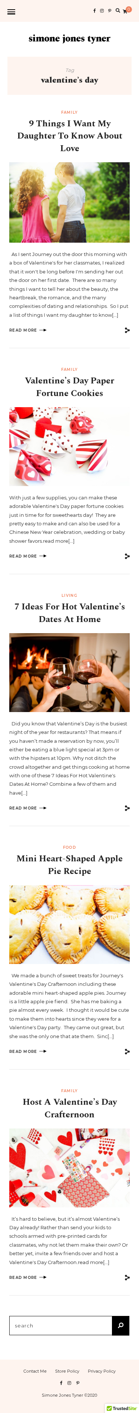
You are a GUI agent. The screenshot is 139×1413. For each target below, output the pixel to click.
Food (69, 847)
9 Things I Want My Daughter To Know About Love (69, 136)
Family (69, 112)
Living (69, 595)
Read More (23, 330)
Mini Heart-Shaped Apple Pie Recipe (69, 865)
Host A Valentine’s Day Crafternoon (70, 1108)
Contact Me (35, 1371)
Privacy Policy (102, 1371)
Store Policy (67, 1371)
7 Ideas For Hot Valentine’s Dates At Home (69, 613)
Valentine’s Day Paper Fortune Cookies (69, 387)
